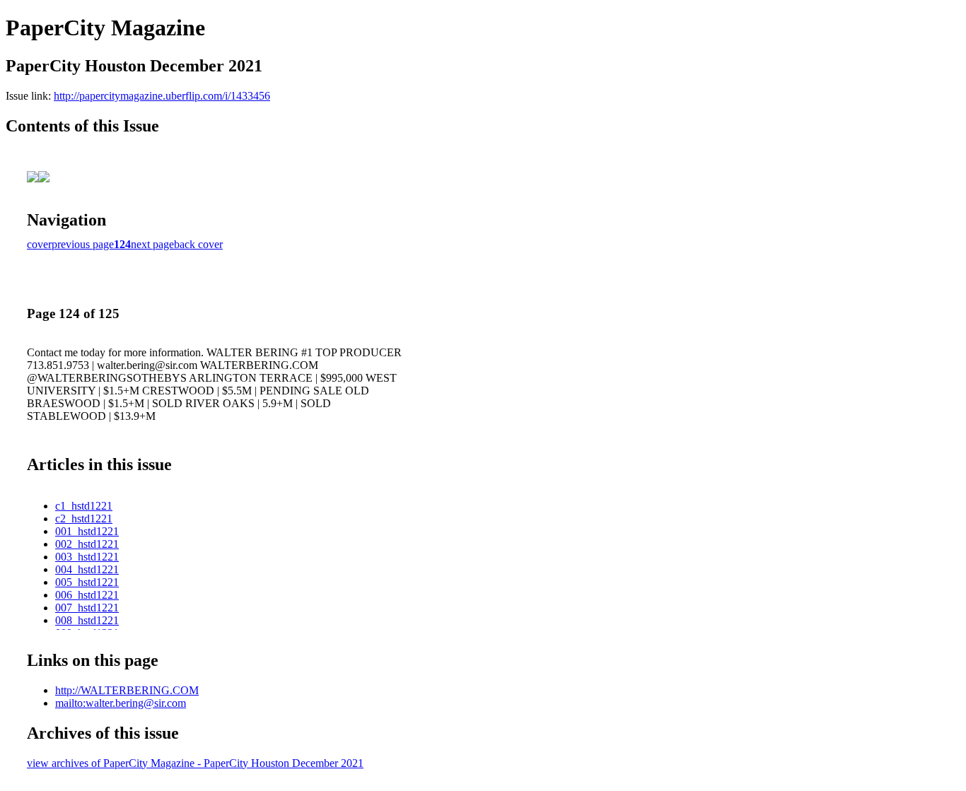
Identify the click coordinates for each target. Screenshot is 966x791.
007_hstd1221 (87, 608)
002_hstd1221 (87, 544)
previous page (83, 244)
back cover (198, 244)
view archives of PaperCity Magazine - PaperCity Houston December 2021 (195, 763)
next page (152, 244)
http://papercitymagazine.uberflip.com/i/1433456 (162, 96)
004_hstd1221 (87, 569)
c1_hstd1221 (83, 506)
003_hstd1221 (87, 557)
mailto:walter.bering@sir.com (120, 703)
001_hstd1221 (87, 531)
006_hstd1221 (87, 595)
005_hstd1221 (87, 582)
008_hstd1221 (87, 620)
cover (39, 244)
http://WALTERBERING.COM (127, 690)
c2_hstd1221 (83, 518)
